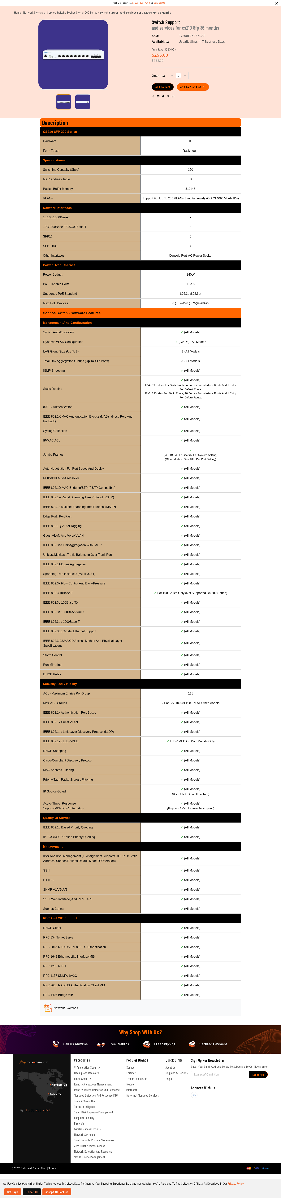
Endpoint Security (84, 1118)
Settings (12, 1192)
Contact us (159, 2)
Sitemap (53, 1168)
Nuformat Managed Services (142, 1095)
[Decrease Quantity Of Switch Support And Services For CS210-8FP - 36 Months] (172, 75)
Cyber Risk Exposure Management (93, 1112)
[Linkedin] (173, 96)
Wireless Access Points (87, 1129)
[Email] (158, 96)
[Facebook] (153, 96)
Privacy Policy (236, 1183)
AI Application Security (87, 1067)
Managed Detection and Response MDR (96, 1095)
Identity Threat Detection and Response (97, 1090)
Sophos (130, 1067)
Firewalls (79, 1123)
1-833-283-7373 (141, 2)
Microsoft (131, 1090)
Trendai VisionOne (136, 1078)
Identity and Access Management (93, 1084)
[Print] (163, 96)
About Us (170, 1067)
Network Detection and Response (93, 1151)
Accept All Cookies (56, 1192)
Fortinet (131, 1073)
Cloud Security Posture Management (94, 1140)
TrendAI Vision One (84, 1101)
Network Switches (66, 1008)
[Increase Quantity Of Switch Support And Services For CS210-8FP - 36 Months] (184, 75)
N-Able (130, 1084)
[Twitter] (168, 96)
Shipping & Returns (177, 1073)
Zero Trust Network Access (89, 1146)
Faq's (169, 1078)
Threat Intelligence (84, 1106)
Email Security (82, 1078)
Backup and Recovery (86, 1073)
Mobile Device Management (89, 1157)
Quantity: (158, 76)
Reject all (32, 1192)
